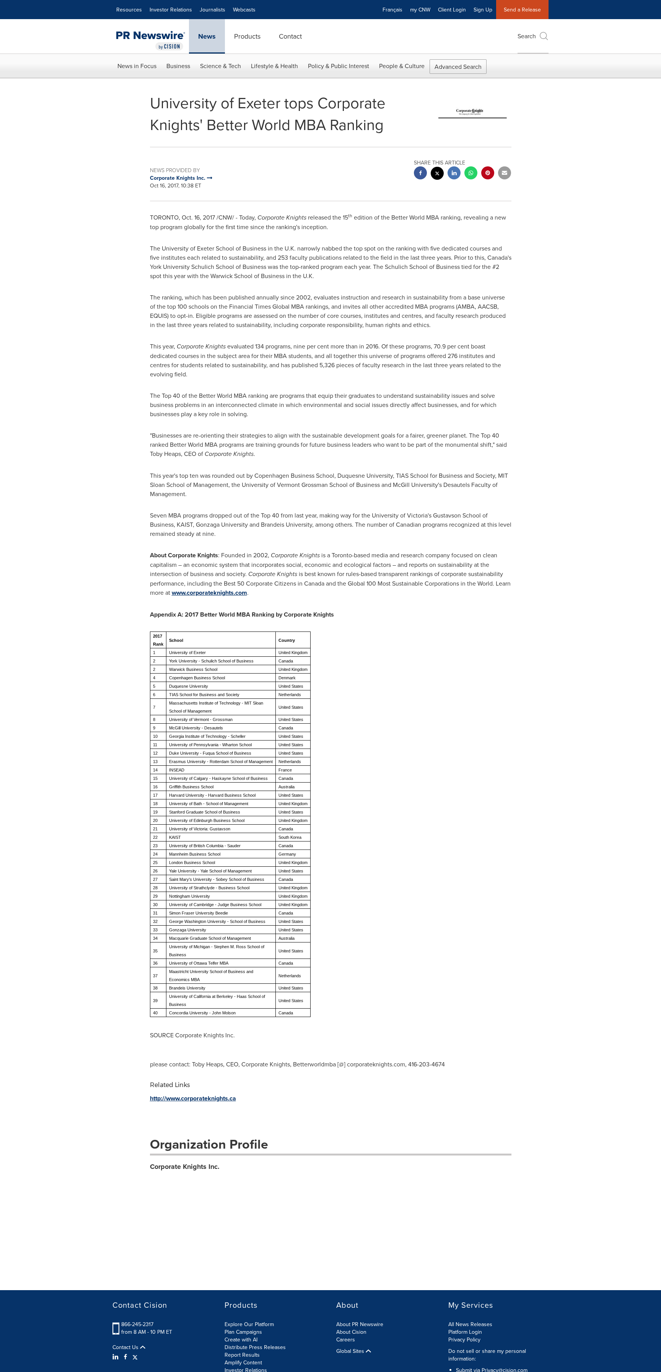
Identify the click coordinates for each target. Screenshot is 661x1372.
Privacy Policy (464, 1339)
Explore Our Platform (249, 1324)
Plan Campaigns (243, 1332)
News (207, 36)
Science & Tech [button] (220, 66)
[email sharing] (504, 173)
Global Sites (351, 1351)
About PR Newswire (359, 1324)
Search (527, 36)
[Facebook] (125, 1357)
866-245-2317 (137, 1324)
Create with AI (241, 1339)
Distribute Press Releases (255, 1347)
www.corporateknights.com (209, 592)
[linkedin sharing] (454, 173)
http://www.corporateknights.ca (193, 1098)
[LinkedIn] (116, 1357)
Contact (290, 36)
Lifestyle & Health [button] (274, 66)
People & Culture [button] (402, 66)
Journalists (212, 9)
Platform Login (465, 1332)
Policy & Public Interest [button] (338, 66)
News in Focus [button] (136, 66)
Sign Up (483, 9)
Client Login (452, 9)
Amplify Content (243, 1362)
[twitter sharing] (437, 174)
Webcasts (244, 9)
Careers (345, 1339)
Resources (129, 9)
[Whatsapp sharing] (470, 173)
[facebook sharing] (420, 173)
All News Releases (470, 1324)
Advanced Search (458, 66)
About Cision (351, 1332)
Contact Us (126, 1347)
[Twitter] (135, 1357)
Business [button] (178, 66)
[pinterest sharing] (487, 173)
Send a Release (522, 9)
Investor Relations (171, 9)
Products (247, 36)
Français (392, 9)
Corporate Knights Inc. (185, 1167)
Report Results (242, 1355)
